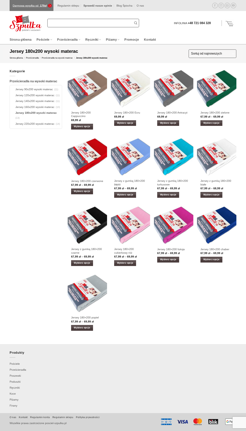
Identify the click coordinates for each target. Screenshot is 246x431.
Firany (13, 405)
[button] (217, 23)
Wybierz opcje (82, 126)
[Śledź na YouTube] (233, 5)
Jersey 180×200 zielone (214, 112)
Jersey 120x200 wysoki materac (34, 95)
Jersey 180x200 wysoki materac (36, 112)
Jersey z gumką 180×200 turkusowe (172, 182)
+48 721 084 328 (199, 23)
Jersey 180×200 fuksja (171, 249)
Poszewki (15, 375)
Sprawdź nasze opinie (97, 5)
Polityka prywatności (88, 417)
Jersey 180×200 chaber (214, 249)
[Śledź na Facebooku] (215, 5)
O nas (140, 5)
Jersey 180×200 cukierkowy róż (124, 250)
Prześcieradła (67, 39)
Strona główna (21, 39)
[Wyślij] (135, 23)
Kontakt (150, 39)
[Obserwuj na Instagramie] (221, 5)
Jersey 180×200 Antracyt (172, 112)
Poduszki (15, 381)
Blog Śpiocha (124, 5)
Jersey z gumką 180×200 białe (215, 182)
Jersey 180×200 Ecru (127, 112)
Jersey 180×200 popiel (85, 317)
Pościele (43, 39)
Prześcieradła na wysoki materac (57, 58)
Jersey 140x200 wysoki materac (34, 101)
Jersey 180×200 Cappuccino (81, 114)
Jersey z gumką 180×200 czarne (86, 250)
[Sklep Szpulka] (26, 23)
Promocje (131, 39)
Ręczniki (91, 39)
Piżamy (111, 39)
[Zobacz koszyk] (229, 23)
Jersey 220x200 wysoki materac (34, 123)
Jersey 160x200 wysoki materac (34, 107)
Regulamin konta (40, 417)
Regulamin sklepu (68, 5)
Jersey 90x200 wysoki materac (34, 89)
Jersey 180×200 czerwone (87, 181)
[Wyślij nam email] (227, 5)
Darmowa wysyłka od (30, 5)
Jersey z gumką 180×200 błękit (129, 182)
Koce (13, 393)
